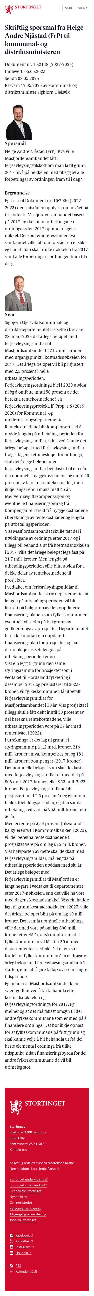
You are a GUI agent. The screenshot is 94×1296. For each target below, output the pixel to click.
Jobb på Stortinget (23, 1219)
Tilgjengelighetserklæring (28, 1214)
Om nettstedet (21, 1202)
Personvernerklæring (25, 1208)
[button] (68, 8)
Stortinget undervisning (27, 1179)
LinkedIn (22, 1253)
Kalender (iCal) (26, 1271)
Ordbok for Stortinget (25, 1190)
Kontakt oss (18, 1149)
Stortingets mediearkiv (26, 1185)
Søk (68, 8)
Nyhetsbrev (18, 1196)
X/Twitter (22, 1241)
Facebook (23, 1235)
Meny (83, 8)
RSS (18, 1265)
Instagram (23, 1247)
